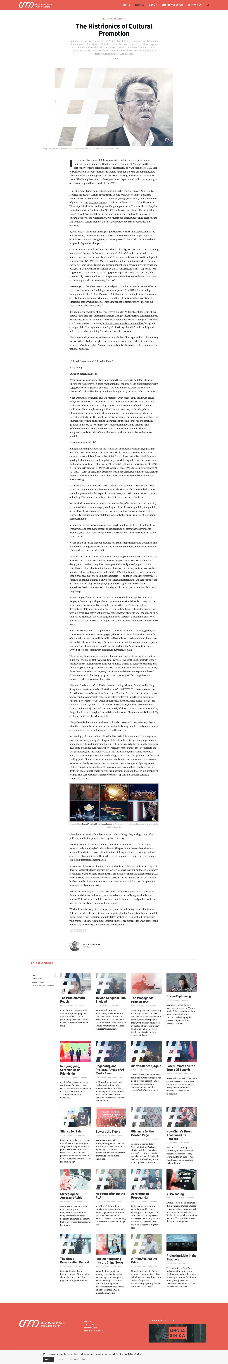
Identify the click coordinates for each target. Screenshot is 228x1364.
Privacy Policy (134, 1354)
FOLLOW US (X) (90, 1328)
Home (126, 4)
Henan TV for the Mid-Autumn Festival (96, 824)
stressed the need (82, 253)
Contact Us (195, 4)
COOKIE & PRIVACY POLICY (95, 1331)
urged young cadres (96, 202)
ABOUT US (88, 1321)
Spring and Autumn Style (99, 327)
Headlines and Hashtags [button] (43, 986)
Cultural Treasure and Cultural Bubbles (123, 323)
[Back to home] (37, 5)
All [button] (33, 975)
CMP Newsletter (172, 4)
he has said (141, 253)
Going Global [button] (38, 982)
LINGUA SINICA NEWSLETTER (161, 1320)
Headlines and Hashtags (114, 19)
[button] (208, 5)
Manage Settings (77, 1359)
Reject (61, 1359)
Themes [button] (139, 4)
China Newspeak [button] (39, 978)
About (153, 4)
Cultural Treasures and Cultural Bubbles (91, 361)
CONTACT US (89, 1325)
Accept (48, 1359)
